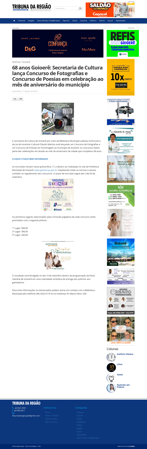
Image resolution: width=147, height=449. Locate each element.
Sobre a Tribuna (52, 416)
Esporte (66, 21)
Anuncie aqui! (51, 419)
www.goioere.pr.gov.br (45, 170)
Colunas (83, 21)
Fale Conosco (51, 422)
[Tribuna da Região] (31, 6)
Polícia (102, 21)
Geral (74, 21)
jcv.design (132, 446)
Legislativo (81, 422)
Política (93, 21)
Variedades (120, 21)
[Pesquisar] (80, 8)
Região (31, 21)
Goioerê (21, 21)
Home (47, 412)
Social (110, 21)
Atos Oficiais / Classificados (48, 21)
